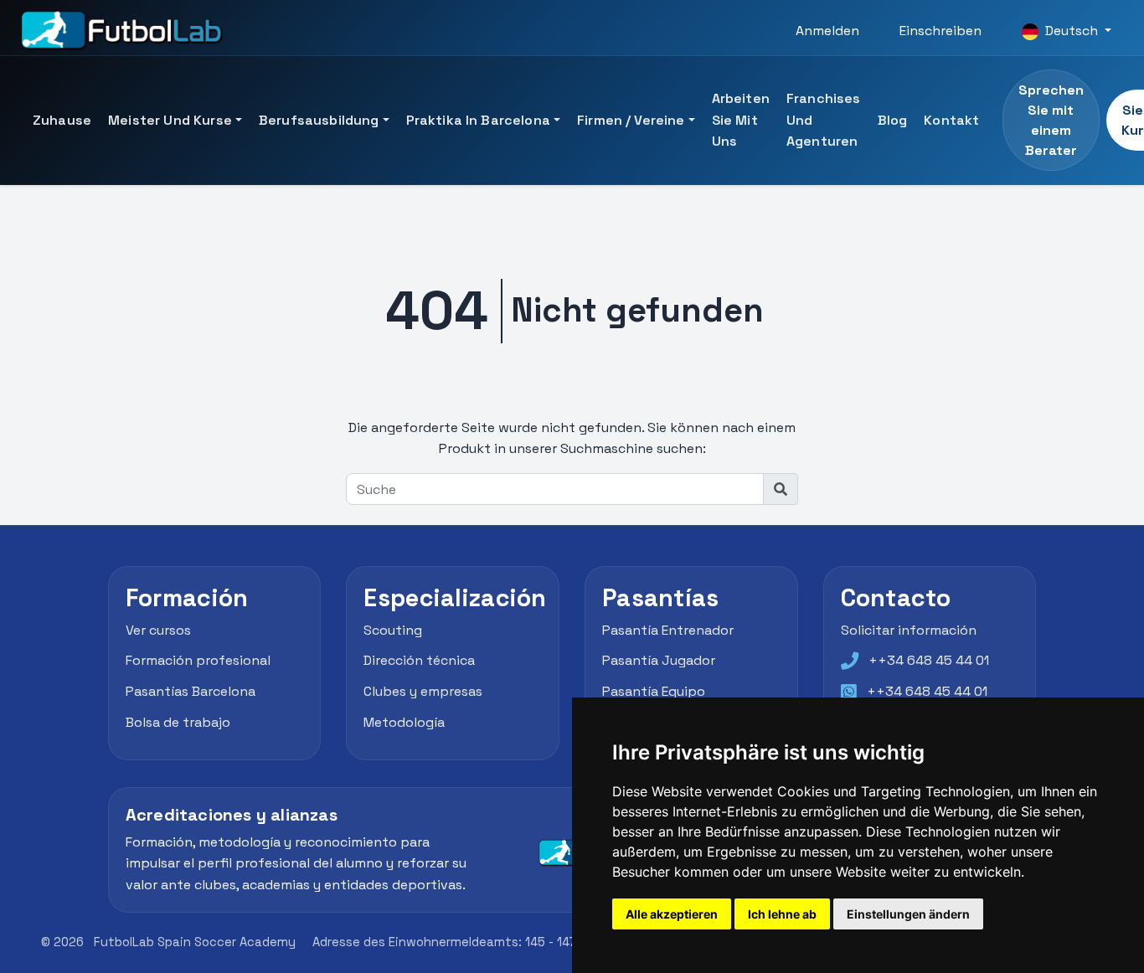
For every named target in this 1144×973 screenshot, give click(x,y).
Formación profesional (198, 660)
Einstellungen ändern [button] (908, 914)
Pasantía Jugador (658, 660)
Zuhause (62, 120)
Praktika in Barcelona (478, 120)
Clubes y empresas (422, 691)
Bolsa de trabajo (178, 722)
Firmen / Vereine (631, 120)
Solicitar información (909, 630)
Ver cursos (158, 630)
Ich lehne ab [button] (782, 914)
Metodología (404, 722)
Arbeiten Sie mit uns (741, 120)
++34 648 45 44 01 (928, 660)
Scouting (392, 630)
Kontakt (951, 120)
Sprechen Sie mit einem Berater (1051, 120)
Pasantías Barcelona (190, 691)
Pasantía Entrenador (668, 630)
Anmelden (827, 30)
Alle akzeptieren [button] (672, 914)
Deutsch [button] (1071, 30)
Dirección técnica (419, 660)
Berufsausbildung (319, 120)
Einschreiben (940, 30)
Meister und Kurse (170, 120)
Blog (893, 120)
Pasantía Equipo (653, 691)
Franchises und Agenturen (823, 120)
